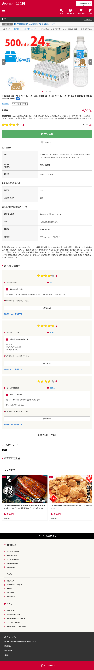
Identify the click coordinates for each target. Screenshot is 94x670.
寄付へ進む (47, 134)
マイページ (70, 13)
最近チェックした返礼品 (14, 585)
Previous (4, 62)
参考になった (47, 308)
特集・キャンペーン (12, 555)
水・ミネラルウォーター (30, 29)
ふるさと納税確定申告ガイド (16, 618)
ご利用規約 (7, 646)
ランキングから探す (13, 551)
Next (90, 62)
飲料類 (16, 29)
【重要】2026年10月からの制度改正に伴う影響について (34, 24)
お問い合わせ (8, 651)
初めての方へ (11, 610)
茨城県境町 (5, 104)
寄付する (9, 589)
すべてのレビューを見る (47, 435)
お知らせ (6, 655)
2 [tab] (46, 91)
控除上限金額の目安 (13, 614)
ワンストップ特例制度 (13, 622)
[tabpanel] (47, 62)
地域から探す (11, 567)
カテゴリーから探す (13, 559)
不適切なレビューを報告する (13, 314)
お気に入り (80, 13)
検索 (61, 13)
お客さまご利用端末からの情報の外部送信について (20, 641)
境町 (4, 450)
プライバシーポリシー (11, 637)
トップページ (6, 29)
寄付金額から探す (12, 563)
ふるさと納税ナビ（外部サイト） (16, 626)
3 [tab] (50, 91)
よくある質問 (11, 597)
